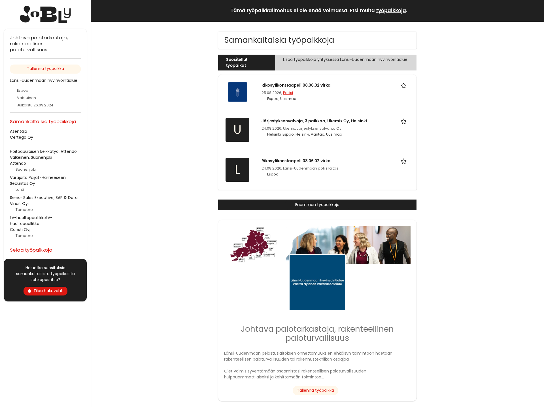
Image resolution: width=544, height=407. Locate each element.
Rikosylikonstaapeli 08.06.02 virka (296, 85)
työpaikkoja (391, 11)
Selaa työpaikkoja (31, 250)
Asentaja (18, 131)
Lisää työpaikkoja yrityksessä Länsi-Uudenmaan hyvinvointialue (345, 59)
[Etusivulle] (45, 14)
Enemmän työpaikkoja (317, 204)
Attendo (18, 163)
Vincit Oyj (19, 203)
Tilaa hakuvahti (48, 291)
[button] (535, 11)
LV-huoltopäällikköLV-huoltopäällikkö (31, 220)
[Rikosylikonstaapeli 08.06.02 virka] (237, 92)
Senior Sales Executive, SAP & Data (44, 197)
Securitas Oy (22, 183)
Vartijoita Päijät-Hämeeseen (38, 177)
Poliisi (288, 92)
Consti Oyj (20, 229)
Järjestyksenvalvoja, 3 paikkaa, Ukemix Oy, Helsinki (314, 121)
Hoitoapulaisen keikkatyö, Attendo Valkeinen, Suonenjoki (43, 154)
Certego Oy (21, 137)
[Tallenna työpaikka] (405, 85)
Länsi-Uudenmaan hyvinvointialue (43, 80)
